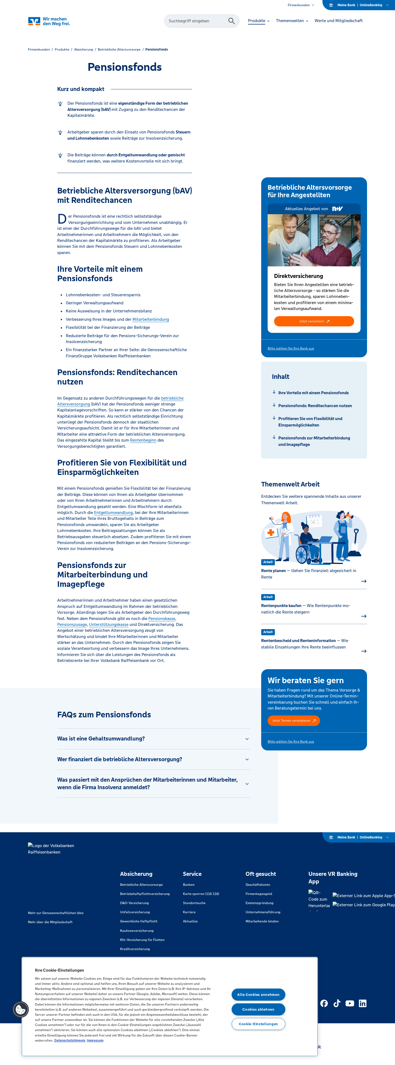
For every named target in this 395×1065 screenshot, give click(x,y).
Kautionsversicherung (137, 931)
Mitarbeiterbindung (150, 319)
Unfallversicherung (135, 912)
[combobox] (197, 21)
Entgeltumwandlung (113, 512)
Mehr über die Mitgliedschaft (50, 922)
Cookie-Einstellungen (258, 1024)
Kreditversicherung (135, 949)
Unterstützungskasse (108, 624)
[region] (169, 1006)
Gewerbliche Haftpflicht (138, 921)
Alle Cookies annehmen (258, 994)
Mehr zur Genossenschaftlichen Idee (56, 913)
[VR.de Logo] (56, 21)
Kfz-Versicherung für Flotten (142, 940)
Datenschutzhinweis (69, 1040)
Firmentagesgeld (259, 894)
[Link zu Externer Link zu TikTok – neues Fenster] (337, 1003)
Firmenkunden (299, 5)
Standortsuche (194, 903)
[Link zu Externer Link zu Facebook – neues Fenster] (324, 1003)
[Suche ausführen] (231, 21)
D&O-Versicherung (134, 903)
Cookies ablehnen (258, 1009)
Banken (189, 885)
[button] (314, 321)
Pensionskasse (161, 618)
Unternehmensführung (263, 912)
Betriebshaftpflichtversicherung (145, 894)
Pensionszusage (72, 624)
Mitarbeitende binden (262, 921)
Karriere (189, 912)
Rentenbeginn (143, 440)
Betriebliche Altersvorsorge (141, 885)
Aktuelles (190, 921)
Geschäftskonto (258, 885)
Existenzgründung (260, 903)
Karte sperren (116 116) (201, 894)
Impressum (95, 1040)
